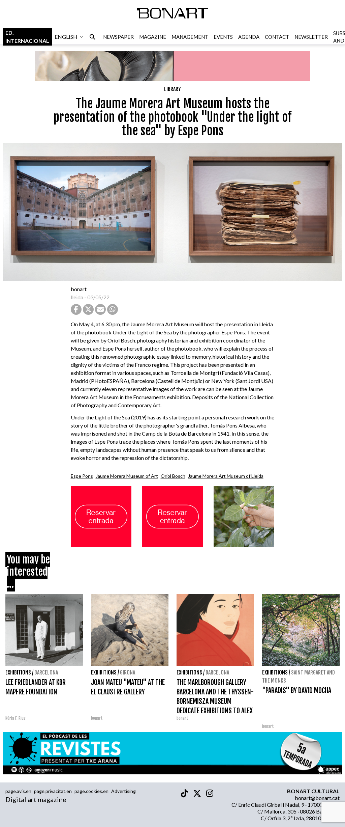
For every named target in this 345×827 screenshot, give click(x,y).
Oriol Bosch (173, 476)
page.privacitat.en (53, 791)
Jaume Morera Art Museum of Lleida (225, 476)
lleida (77, 297)
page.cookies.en (91, 791)
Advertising (123, 791)
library (172, 89)
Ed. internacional (27, 36)
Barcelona (46, 672)
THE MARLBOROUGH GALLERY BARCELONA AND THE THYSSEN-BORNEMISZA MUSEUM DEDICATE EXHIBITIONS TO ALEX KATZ (215, 701)
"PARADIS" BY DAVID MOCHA (296, 690)
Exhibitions (18, 672)
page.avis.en (18, 791)
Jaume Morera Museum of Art (127, 476)
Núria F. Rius (15, 718)
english (66, 36)
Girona (127, 672)
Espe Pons (82, 476)
